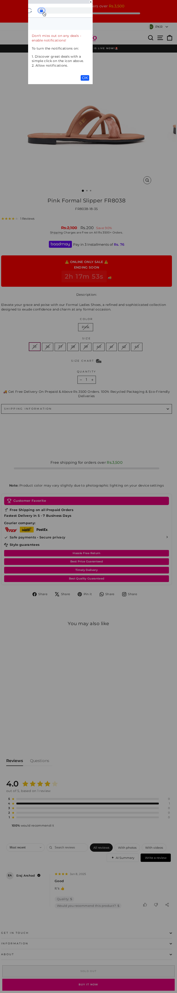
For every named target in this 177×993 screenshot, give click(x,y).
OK (85, 78)
